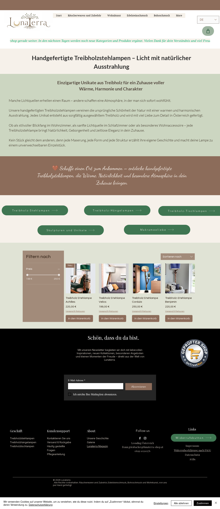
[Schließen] (216, 503)
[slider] (27, 275)
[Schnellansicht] (114, 278)
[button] (162, 15)
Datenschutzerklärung (41, 504)
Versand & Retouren (75, 311)
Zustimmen (203, 503)
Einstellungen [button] (161, 503)
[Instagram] (145, 438)
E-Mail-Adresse (76, 380)
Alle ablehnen (181, 503)
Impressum (192, 446)
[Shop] (208, 31)
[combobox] (178, 256)
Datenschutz (192, 454)
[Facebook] (140, 438)
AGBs (192, 459)
